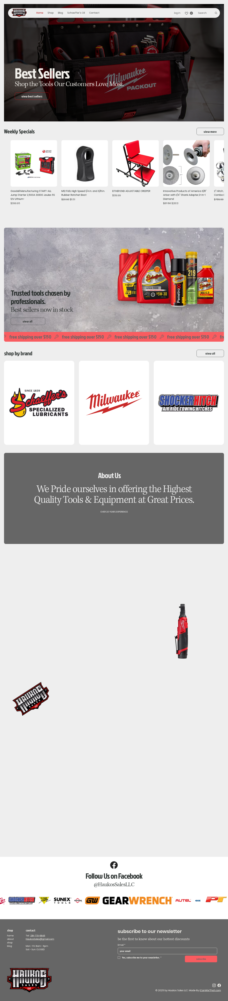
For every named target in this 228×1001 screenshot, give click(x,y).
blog (9, 946)
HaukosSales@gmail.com (40, 939)
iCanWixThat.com (210, 990)
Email (121, 945)
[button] (191, 13)
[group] (114, 173)
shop (10, 942)
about (10, 939)
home (10, 935)
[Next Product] (222, 163)
